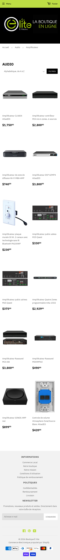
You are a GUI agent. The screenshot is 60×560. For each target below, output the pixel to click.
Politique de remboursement (30, 477)
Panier (55, 3)
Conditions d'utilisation (30, 473)
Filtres (52, 71)
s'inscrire (51, 517)
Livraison (30, 495)
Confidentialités (30, 488)
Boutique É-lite (32, 539)
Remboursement (30, 491)
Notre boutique (30, 466)
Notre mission (30, 470)
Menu (8, 3)
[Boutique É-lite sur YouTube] (34, 531)
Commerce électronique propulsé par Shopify (29, 542)
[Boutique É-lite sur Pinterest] (29, 531)
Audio (17, 47)
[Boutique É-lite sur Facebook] (24, 531)
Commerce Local (30, 462)
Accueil (5, 47)
